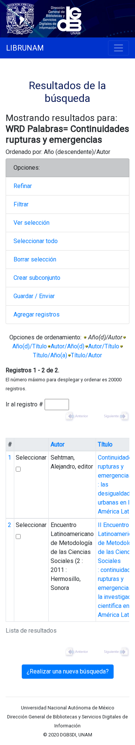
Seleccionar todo (36, 241)
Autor (57, 444)
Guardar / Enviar (34, 296)
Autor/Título (103, 346)
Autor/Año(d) (67, 346)
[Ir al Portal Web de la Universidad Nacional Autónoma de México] (22, 17)
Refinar (23, 186)
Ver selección (32, 222)
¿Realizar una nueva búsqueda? (68, 671)
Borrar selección (35, 259)
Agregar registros (37, 314)
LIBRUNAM (25, 47)
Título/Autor (86, 355)
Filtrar (21, 204)
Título (105, 444)
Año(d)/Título (29, 346)
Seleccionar (31, 457)
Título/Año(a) (50, 355)
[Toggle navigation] (118, 47)
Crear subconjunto (37, 277)
